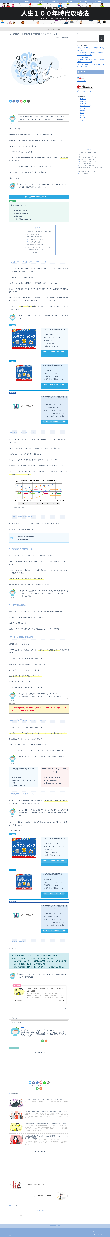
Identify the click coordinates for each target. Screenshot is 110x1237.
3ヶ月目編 (83, 103)
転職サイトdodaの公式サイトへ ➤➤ (54, 384)
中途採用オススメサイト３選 (35, 249)
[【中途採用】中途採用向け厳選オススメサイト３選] (17, 101)
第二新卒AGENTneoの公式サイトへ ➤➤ (39, 197)
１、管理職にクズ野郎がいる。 (37, 239)
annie (23, 1027)
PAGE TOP (56, 1226)
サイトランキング (14, 1048)
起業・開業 (83, 117)
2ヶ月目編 (83, 101)
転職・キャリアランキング (84, 91)
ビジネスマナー (84, 108)
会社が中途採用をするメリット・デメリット (40, 247)
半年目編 (82, 110)
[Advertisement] (39, 108)
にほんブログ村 (81, 81)
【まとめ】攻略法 (32, 252)
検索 (78, 33)
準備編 (82, 113)
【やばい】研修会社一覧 (84, 57)
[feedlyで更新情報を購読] (42, 1040)
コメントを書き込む (39, 1210)
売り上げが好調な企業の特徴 (35, 244)
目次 (36, 228)
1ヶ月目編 (83, 99)
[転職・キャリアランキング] (85, 88)
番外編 (82, 115)
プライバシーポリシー (98, 1232)
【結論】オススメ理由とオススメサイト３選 (40, 231)
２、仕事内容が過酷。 (34, 242)
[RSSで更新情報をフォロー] (46, 1040)
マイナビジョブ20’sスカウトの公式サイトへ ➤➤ (54, 352)
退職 (81, 120)
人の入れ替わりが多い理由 (34, 236)
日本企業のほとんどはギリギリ (36, 234)
